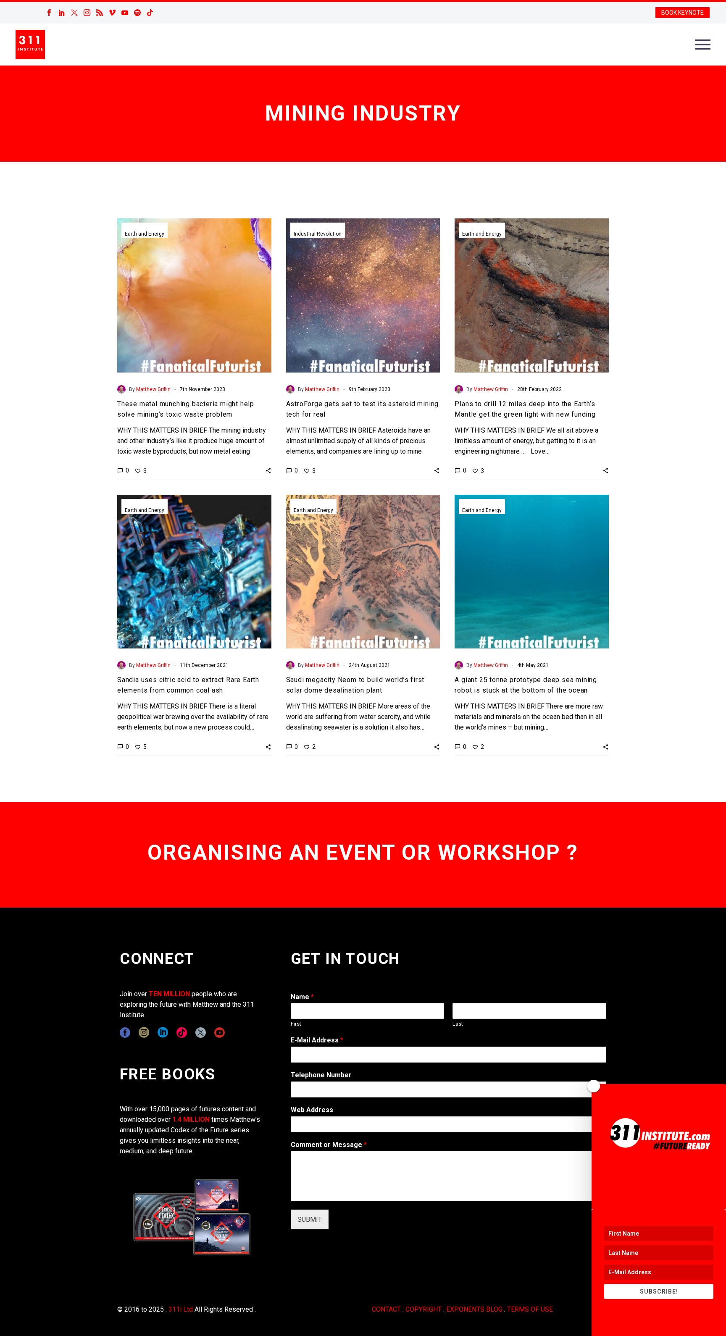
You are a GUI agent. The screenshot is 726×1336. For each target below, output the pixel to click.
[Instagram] (87, 12)
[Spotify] (137, 12)
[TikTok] (150, 12)
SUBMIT (309, 1219)
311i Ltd (180, 1309)
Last (457, 1024)
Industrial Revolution (318, 234)
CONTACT (386, 1309)
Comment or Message (329, 1145)
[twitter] (200, 1032)
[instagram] (144, 1032)
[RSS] (99, 12)
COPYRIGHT (423, 1309)
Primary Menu (702, 44)
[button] (268, 470)
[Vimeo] (112, 12)
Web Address (312, 1110)
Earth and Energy (144, 234)
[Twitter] (74, 12)
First (296, 1024)
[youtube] (219, 1032)
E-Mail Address (317, 1040)
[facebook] (125, 1032)
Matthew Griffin (153, 389)
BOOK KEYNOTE (682, 12)
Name (302, 997)
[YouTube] (124, 12)
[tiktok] (181, 1032)
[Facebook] (49, 12)
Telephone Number (321, 1075)
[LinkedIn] (61, 12)
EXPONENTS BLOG (474, 1309)
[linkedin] (163, 1032)
